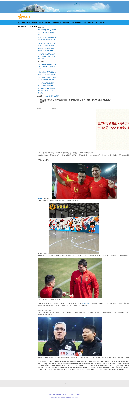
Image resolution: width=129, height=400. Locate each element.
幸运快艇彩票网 (55, 96)
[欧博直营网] (24, 18)
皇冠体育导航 (54, 397)
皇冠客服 (71, 397)
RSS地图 (71, 394)
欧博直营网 (47, 96)
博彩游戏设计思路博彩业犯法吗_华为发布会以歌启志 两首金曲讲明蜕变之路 (47, 56)
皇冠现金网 (66, 397)
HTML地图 (77, 394)
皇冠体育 (60, 397)
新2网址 (76, 397)
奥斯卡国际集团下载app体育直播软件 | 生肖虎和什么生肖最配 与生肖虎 (47, 32)
